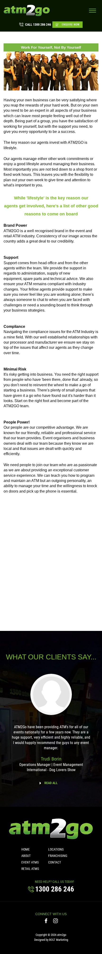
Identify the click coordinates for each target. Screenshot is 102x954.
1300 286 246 (38, 24)
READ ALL (51, 783)
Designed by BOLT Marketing (51, 940)
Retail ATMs (30, 869)
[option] (51, 726)
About (26, 856)
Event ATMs (30, 862)
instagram (56, 920)
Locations (56, 849)
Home (25, 849)
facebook (47, 920)
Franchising (57, 856)
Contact (54, 862)
